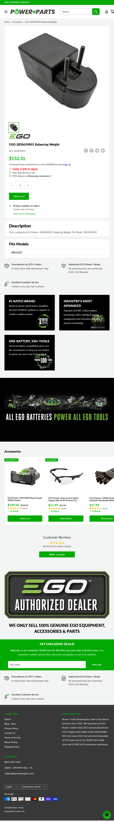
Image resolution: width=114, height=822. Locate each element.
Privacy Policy (11, 728)
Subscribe (97, 664)
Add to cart (19, 196)
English (9, 787)
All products (18, 22)
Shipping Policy (11, 746)
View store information (24, 213)
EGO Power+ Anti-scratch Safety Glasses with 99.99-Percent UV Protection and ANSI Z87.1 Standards (65, 499)
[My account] (106, 11)
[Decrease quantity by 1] (12, 185)
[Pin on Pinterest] (92, 150)
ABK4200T (16, 252)
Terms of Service (12, 737)
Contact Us (9, 733)
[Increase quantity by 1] (28, 185)
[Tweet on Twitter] (97, 150)
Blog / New (10, 723)
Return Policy (11, 742)
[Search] (96, 11)
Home (7, 22)
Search (7, 719)
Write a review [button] (57, 554)
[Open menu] (5, 12)
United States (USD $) (31, 787)
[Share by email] (103, 150)
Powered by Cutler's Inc (14, 811)
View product (66, 518)
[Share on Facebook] (86, 150)
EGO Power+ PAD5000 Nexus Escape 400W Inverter (25, 499)
